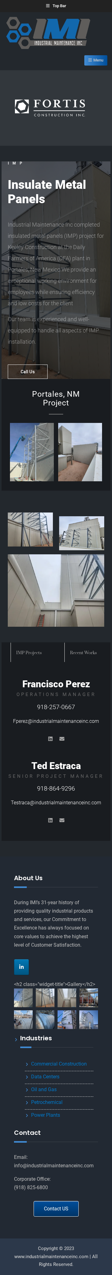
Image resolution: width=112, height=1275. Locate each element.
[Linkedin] (50, 739)
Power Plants (45, 1115)
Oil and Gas (44, 1089)
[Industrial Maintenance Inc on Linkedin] (21, 967)
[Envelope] (62, 739)
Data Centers (45, 1077)
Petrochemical (47, 1102)
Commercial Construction (59, 1064)
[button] (23, 997)
